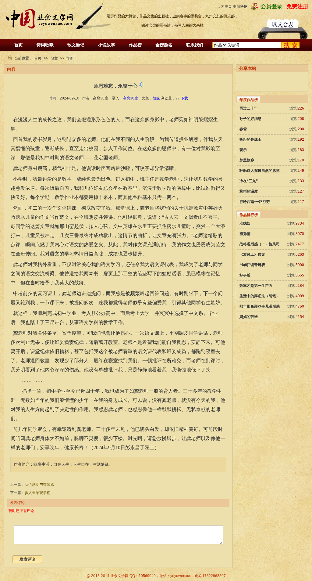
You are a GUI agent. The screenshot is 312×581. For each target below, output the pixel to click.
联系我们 (194, 44)
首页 (18, 44)
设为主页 (224, 6)
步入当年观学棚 (37, 493)
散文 (54, 58)
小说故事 (106, 44)
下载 (184, 98)
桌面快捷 (240, 6)
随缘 (156, 98)
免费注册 (297, 6)
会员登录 (271, 6)
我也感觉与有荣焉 (39, 484)
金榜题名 (163, 44)
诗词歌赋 (45, 44)
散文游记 (75, 44)
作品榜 (135, 44)
